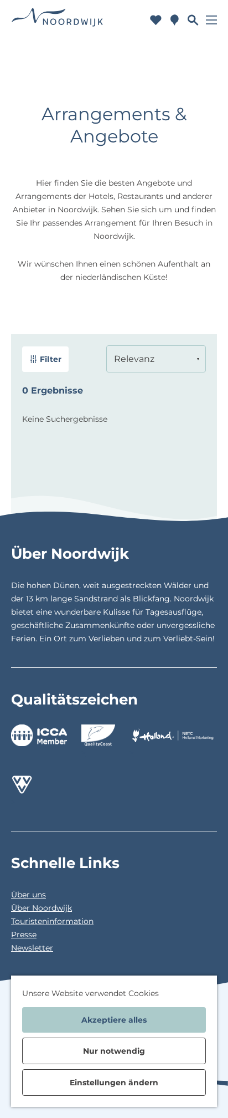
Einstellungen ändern (114, 1083)
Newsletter (32, 948)
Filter (50, 359)
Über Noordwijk (41, 908)
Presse (24, 935)
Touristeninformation (52, 921)
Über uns (28, 895)
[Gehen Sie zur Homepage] (57, 20)
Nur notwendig (114, 1051)
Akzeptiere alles (114, 1020)
